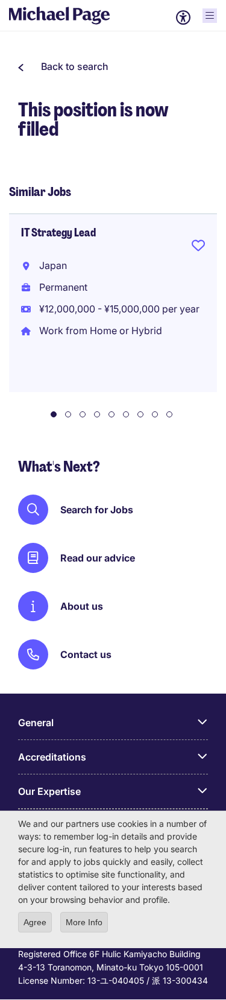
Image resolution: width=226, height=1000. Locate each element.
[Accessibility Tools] (183, 17)
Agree (35, 922)
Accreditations (52, 757)
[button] (63, 66)
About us (81, 606)
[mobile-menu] (209, 15)
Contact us (85, 654)
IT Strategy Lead (58, 233)
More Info (84, 922)
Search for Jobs (96, 510)
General (36, 722)
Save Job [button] (198, 248)
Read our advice (97, 558)
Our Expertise (49, 791)
